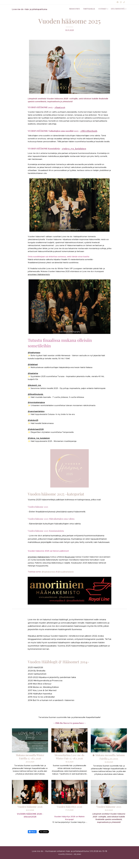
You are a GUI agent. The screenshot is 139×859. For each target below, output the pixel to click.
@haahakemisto (49, 571)
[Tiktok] (124, 2)
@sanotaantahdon (36, 411)
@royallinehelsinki (66, 571)
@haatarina (33, 373)
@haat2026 (59, 107)
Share (33, 832)
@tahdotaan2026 (36, 429)
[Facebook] (117, 2)
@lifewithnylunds (88, 130)
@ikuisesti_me (34, 385)
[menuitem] (75, 8)
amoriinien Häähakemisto (39, 274)
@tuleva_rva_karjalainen (74, 148)
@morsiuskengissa (36, 402)
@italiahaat (33, 364)
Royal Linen (70, 557)
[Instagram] (120, 2)
